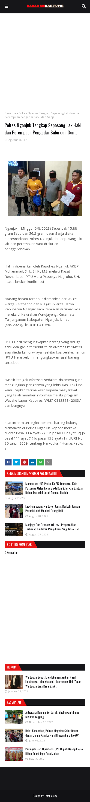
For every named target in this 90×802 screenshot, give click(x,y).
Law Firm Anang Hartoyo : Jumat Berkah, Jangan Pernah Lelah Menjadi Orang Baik (52, 508)
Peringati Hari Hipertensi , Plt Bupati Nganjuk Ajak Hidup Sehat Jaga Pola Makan (54, 751)
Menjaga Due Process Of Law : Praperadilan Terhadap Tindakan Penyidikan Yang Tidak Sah (52, 527)
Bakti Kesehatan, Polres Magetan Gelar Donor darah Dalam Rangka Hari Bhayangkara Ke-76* (52, 733)
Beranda (10, 113)
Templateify (50, 796)
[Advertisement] (45, 59)
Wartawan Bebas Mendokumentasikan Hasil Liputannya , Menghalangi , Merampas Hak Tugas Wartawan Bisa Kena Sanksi (53, 681)
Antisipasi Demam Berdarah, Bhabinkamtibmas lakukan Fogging (52, 714)
